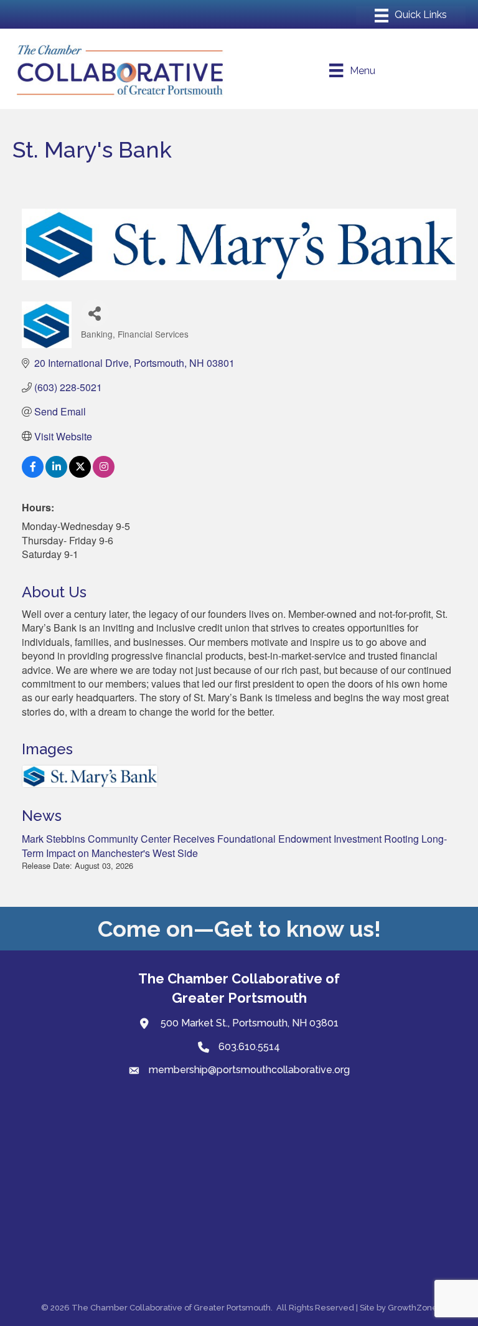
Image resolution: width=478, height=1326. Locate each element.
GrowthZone (413, 1307)
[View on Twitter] (80, 473)
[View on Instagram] (104, 473)
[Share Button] (95, 313)
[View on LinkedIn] (56, 473)
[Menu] (411, 15)
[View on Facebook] (33, 473)
